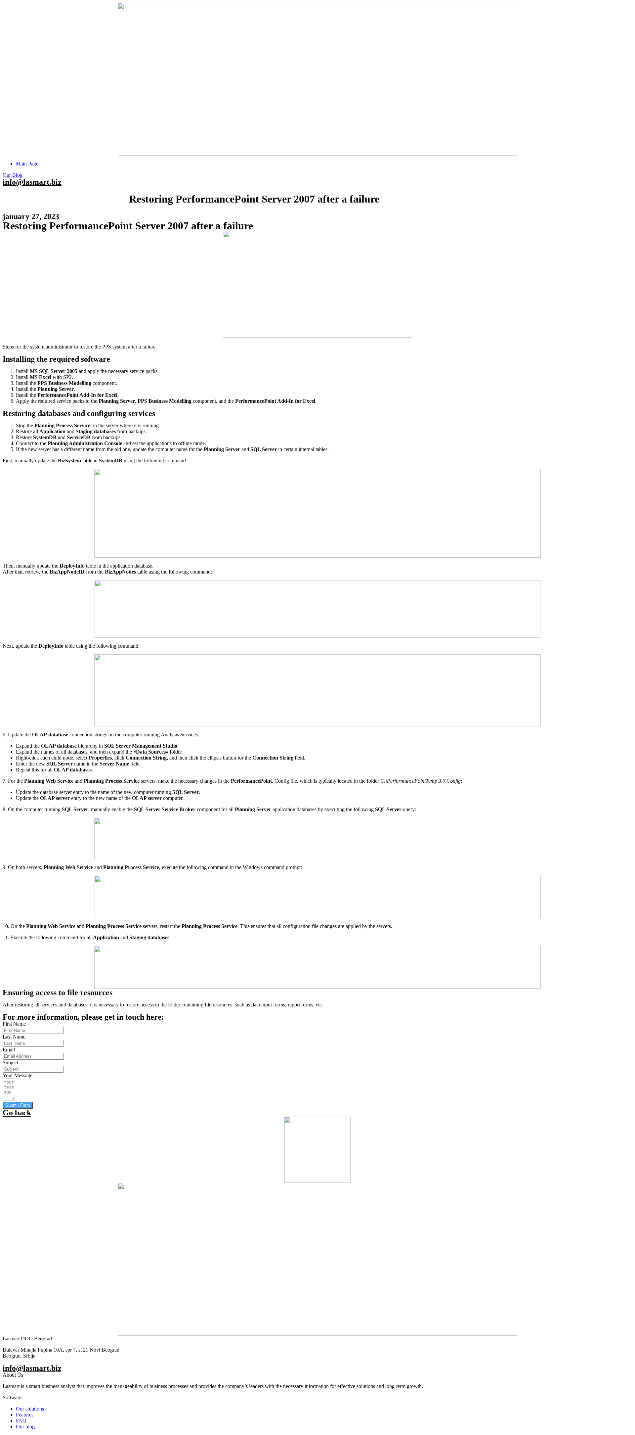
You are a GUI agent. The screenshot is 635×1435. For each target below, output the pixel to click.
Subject (10, 1062)
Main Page (27, 163)
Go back (17, 1112)
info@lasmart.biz (32, 182)
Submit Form (17, 1105)
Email (9, 1049)
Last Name (14, 1037)
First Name (14, 1024)
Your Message (17, 1075)
